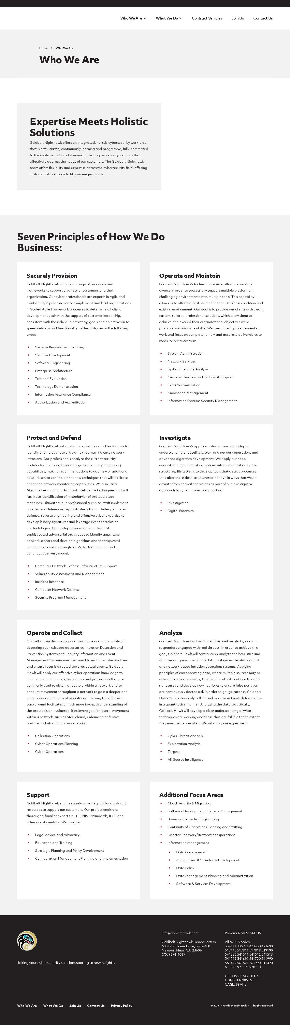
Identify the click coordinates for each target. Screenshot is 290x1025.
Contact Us (263, 18)
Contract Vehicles (207, 18)
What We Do (167, 18)
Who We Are (131, 18)
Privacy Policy (121, 1006)
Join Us (238, 18)
